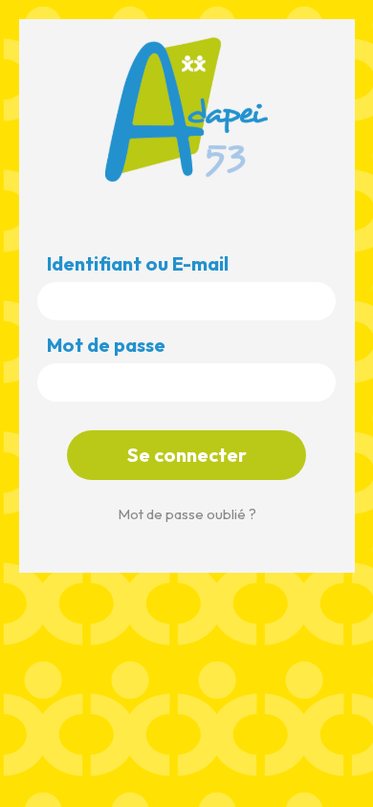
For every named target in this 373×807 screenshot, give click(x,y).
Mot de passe (106, 345)
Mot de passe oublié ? (187, 514)
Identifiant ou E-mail (138, 263)
